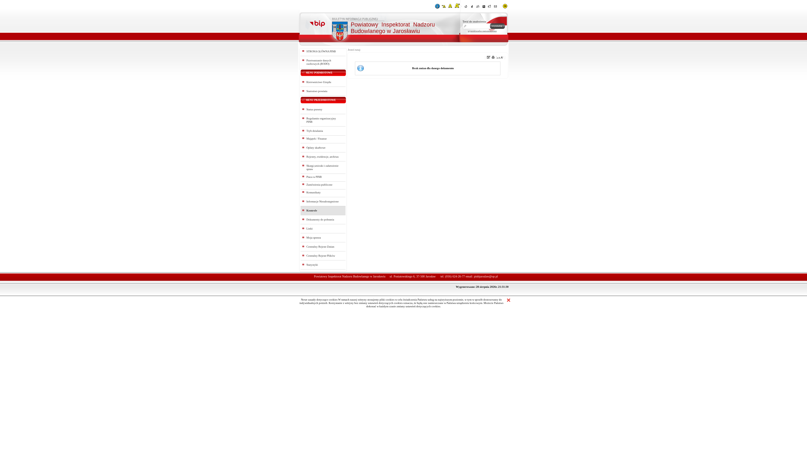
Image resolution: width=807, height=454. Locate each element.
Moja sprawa (313, 237)
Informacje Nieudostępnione (322, 201)
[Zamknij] (508, 300)
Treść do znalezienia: (475, 21)
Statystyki (312, 264)
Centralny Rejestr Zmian (320, 246)
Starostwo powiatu (316, 91)
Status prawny (314, 109)
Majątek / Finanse (316, 138)
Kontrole (311, 210)
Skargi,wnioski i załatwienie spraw (322, 167)
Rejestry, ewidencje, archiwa (322, 156)
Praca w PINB (314, 176)
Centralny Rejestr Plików (320, 255)
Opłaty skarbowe (316, 147)
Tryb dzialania (314, 130)
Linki (309, 228)
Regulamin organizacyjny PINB (321, 120)
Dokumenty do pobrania (320, 219)
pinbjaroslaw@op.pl (486, 276)
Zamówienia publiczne (319, 184)
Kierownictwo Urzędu (318, 82)
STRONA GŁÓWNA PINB (321, 51)
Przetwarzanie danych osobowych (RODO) (318, 62)
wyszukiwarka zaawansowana (482, 31)
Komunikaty (313, 192)
